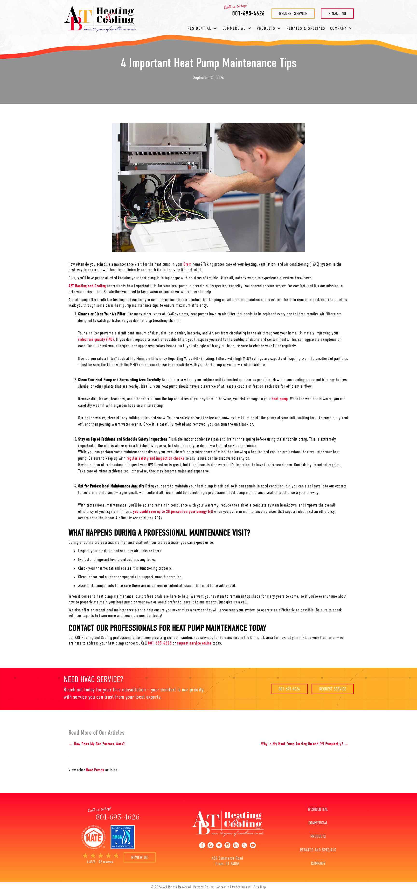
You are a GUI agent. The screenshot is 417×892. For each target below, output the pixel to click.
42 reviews (106, 862)
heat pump (280, 398)
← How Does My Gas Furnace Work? (97, 744)
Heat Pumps (95, 770)
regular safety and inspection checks (155, 458)
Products (266, 28)
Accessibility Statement (233, 887)
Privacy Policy (203, 887)
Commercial (234, 28)
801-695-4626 (160, 643)
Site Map (260, 887)
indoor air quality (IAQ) (96, 339)
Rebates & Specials (305, 28)
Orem (187, 264)
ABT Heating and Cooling (87, 286)
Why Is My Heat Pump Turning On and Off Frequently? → (304, 744)
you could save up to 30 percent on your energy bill (173, 511)
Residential (199, 28)
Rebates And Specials (318, 850)
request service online (194, 643)
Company (318, 863)
